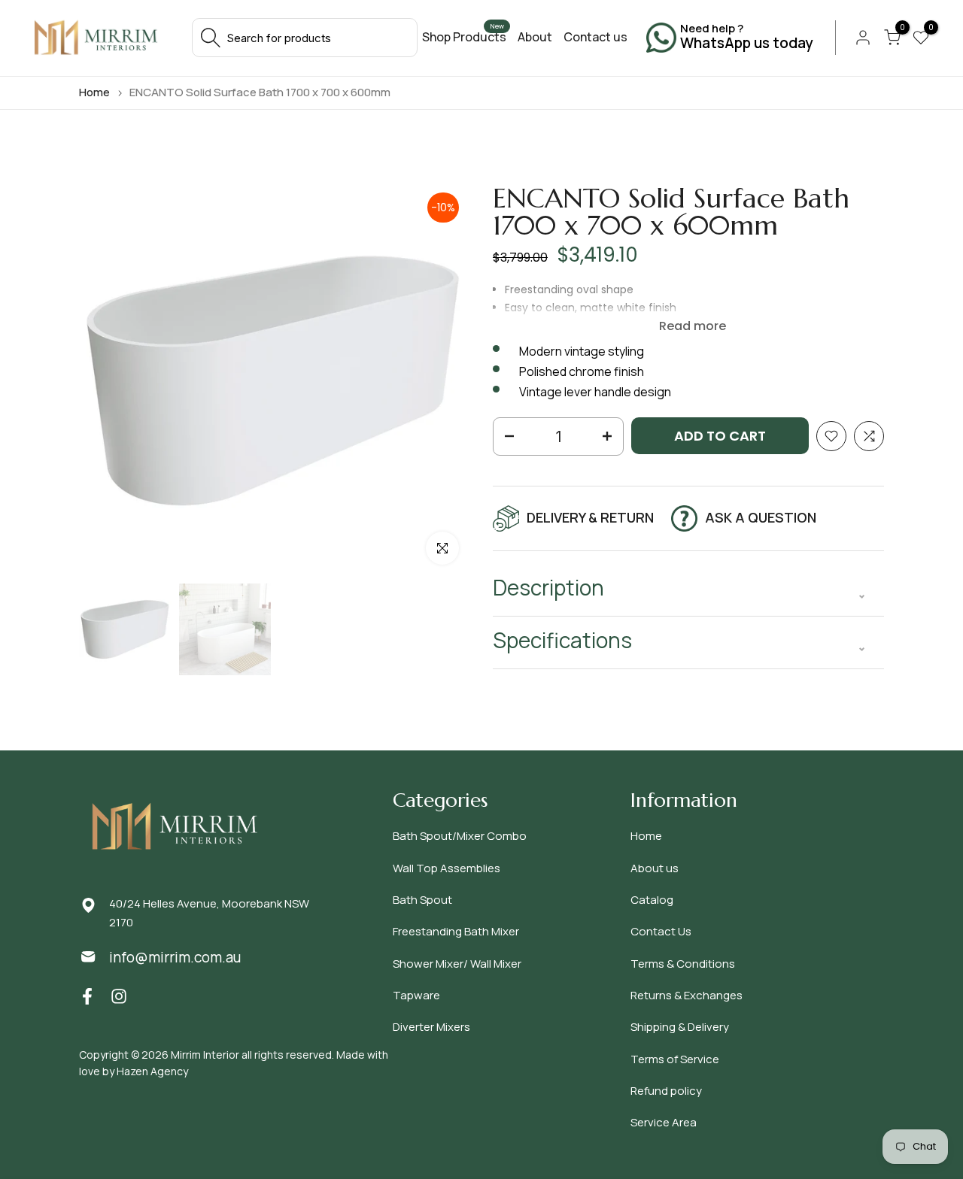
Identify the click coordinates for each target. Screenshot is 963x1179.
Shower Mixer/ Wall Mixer (457, 963)
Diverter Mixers (431, 1027)
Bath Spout (422, 900)
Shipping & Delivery (679, 1027)
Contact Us (660, 931)
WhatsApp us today (746, 43)
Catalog (651, 900)
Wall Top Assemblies (446, 868)
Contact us (595, 37)
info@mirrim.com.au (175, 957)
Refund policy (666, 1091)
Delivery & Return (590, 517)
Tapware (416, 995)
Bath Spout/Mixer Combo (460, 836)
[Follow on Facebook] (87, 996)
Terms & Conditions (682, 963)
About (535, 37)
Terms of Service (674, 1059)
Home (94, 92)
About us (654, 868)
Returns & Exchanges (686, 995)
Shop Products (464, 37)
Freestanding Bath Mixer (456, 931)
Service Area (663, 1122)
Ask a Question (760, 517)
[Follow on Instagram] (119, 996)
